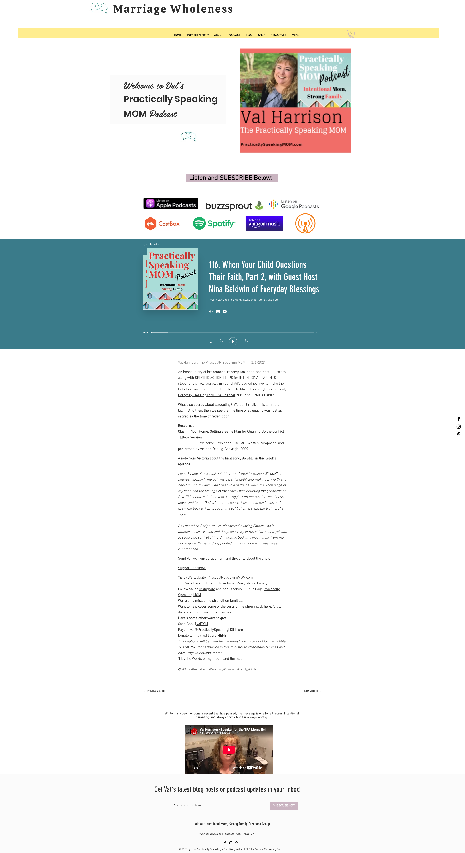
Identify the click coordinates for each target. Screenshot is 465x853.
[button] (351, 34)
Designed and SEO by (242, 849)
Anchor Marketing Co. (268, 849)
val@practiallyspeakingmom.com (220, 834)
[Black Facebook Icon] (458, 419)
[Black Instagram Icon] (458, 426)
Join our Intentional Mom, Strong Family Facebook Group (232, 823)
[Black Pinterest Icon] (458, 434)
